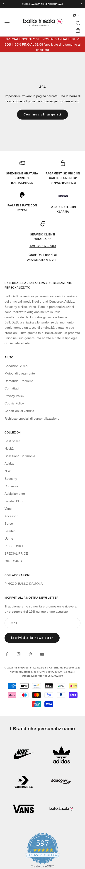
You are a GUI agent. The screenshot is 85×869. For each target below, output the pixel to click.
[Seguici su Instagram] (18, 654)
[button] (75, 15)
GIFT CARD (13, 561)
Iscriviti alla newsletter (32, 637)
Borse (9, 523)
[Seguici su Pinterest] (30, 654)
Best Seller (12, 441)
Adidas (9, 463)
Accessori (11, 516)
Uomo (9, 538)
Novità (9, 448)
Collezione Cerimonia (20, 456)
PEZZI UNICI (14, 546)
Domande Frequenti (19, 381)
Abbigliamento (15, 493)
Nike (8, 471)
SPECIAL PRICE (16, 553)
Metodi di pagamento (20, 373)
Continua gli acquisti (42, 114)
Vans (8, 508)
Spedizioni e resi (16, 366)
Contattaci (12, 388)
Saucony (11, 478)
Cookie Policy (14, 403)
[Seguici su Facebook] (7, 654)
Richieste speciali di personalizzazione (32, 418)
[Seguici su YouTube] (42, 654)
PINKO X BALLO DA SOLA (24, 583)
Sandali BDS (13, 501)
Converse (11, 486)
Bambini (10, 531)
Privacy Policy (14, 396)
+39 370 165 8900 (42, 246)
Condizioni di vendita (19, 411)
